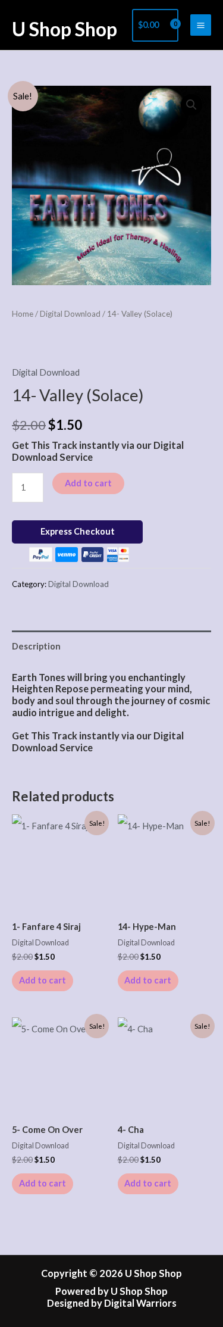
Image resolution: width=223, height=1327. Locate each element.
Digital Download (70, 314)
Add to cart (88, 483)
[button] (191, 104)
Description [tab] (36, 646)
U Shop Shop (64, 28)
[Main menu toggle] (200, 24)
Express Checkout (77, 531)
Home (22, 314)
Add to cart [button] (42, 980)
